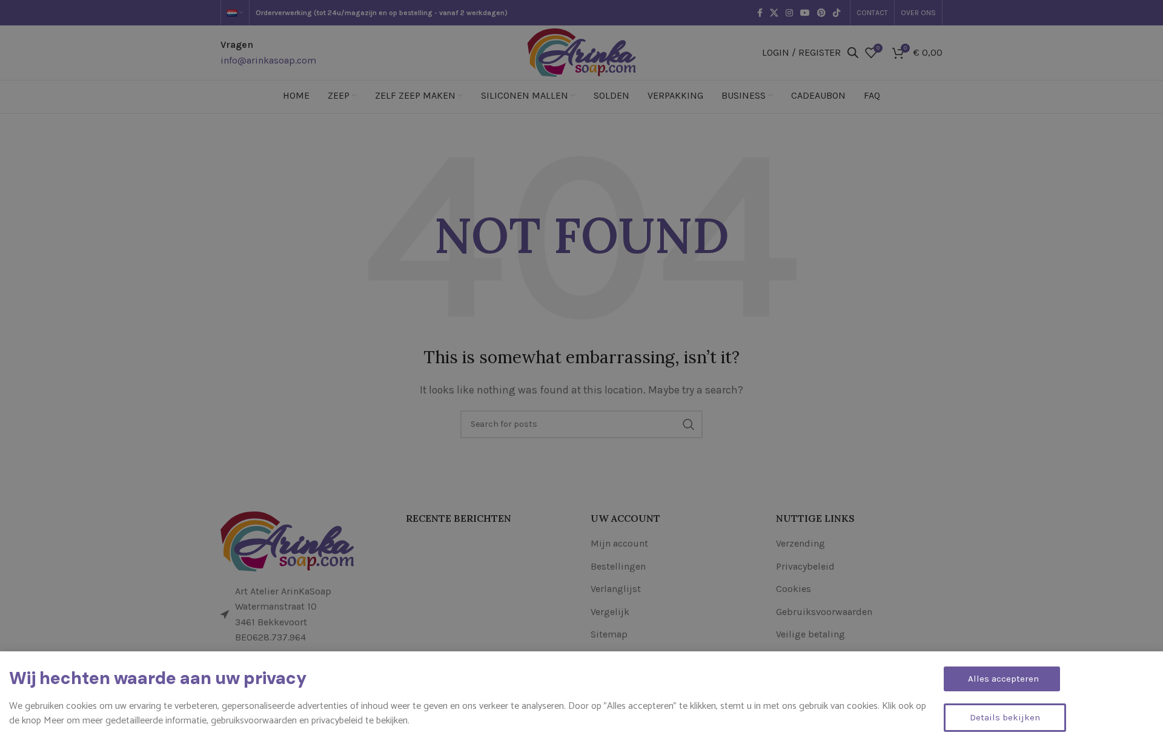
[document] (581, 373)
